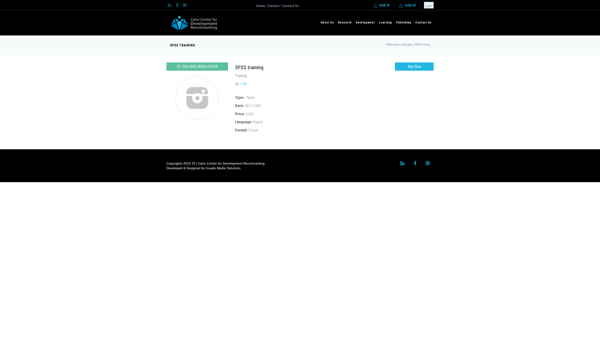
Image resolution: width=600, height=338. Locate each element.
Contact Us (290, 6)
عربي (429, 5)
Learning (385, 22)
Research (345, 22)
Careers (273, 6)
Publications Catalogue (399, 44)
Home (260, 6)
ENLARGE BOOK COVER (200, 66)
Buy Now (414, 66)
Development (365, 22)
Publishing (403, 22)
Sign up (410, 5)
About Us (327, 22)
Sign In (384, 5)
